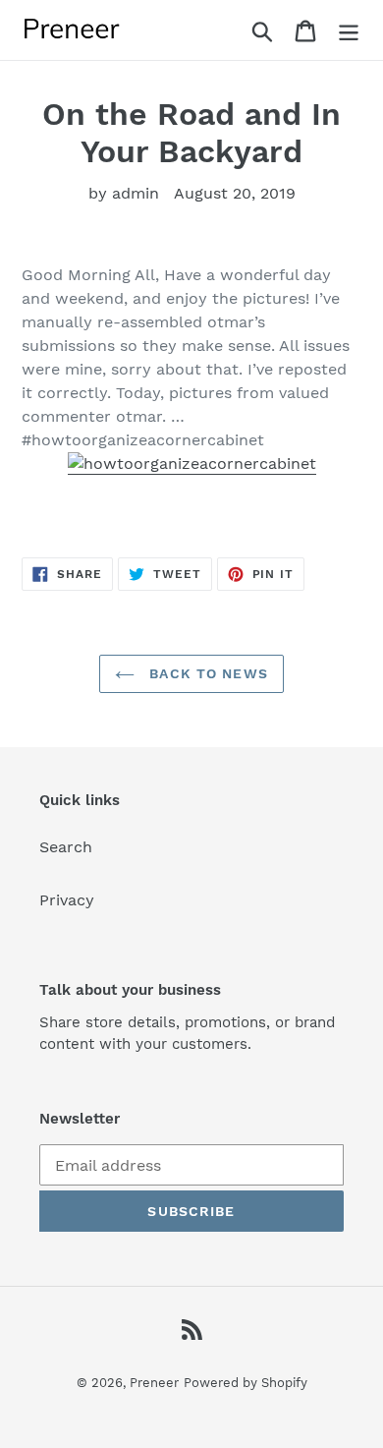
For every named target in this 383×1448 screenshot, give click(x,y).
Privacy (66, 900)
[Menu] (348, 30)
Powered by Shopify (245, 1382)
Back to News (206, 673)
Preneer (154, 1382)
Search (65, 847)
